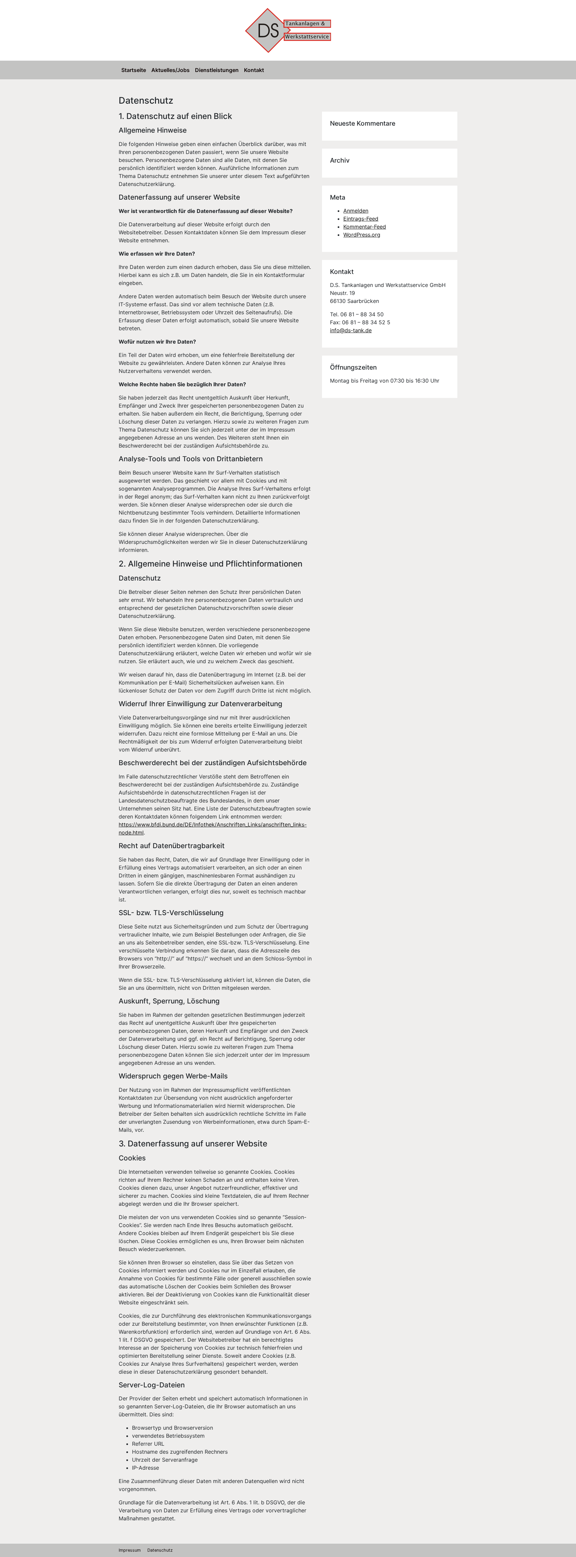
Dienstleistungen (217, 70)
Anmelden (355, 210)
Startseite (133, 70)
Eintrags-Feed (360, 218)
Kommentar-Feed (364, 226)
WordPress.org (361, 234)
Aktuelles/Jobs (170, 70)
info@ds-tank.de (351, 330)
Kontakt (254, 70)
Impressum (130, 1550)
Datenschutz (160, 1550)
